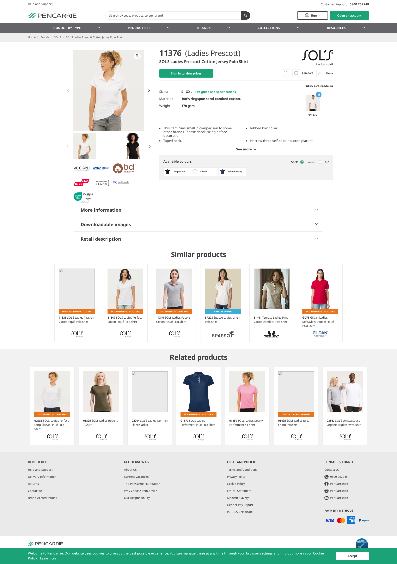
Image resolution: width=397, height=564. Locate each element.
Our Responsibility (137, 498)
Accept (352, 556)
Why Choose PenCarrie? (140, 491)
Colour (310, 162)
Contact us (35, 491)
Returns (33, 484)
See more (244, 149)
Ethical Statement (239, 491)
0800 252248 (359, 4)
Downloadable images (106, 224)
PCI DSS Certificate (240, 512)
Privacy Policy (236, 477)
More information (101, 210)
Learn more (48, 558)
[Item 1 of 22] (109, 146)
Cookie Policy (236, 484)
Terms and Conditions (242, 470)
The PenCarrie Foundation (142, 484)
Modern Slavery (238, 498)
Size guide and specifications (215, 92)
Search (245, 15)
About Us (130, 470)
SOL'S (57, 37)
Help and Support (40, 3)
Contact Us (331, 470)
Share (329, 73)
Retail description (101, 239)
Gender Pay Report (240, 505)
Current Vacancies (136, 477)
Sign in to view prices (186, 73)
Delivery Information (42, 477)
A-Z (327, 162)
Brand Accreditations (42, 498)
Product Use (139, 28)
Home (32, 37)
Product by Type (66, 28)
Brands (203, 28)
